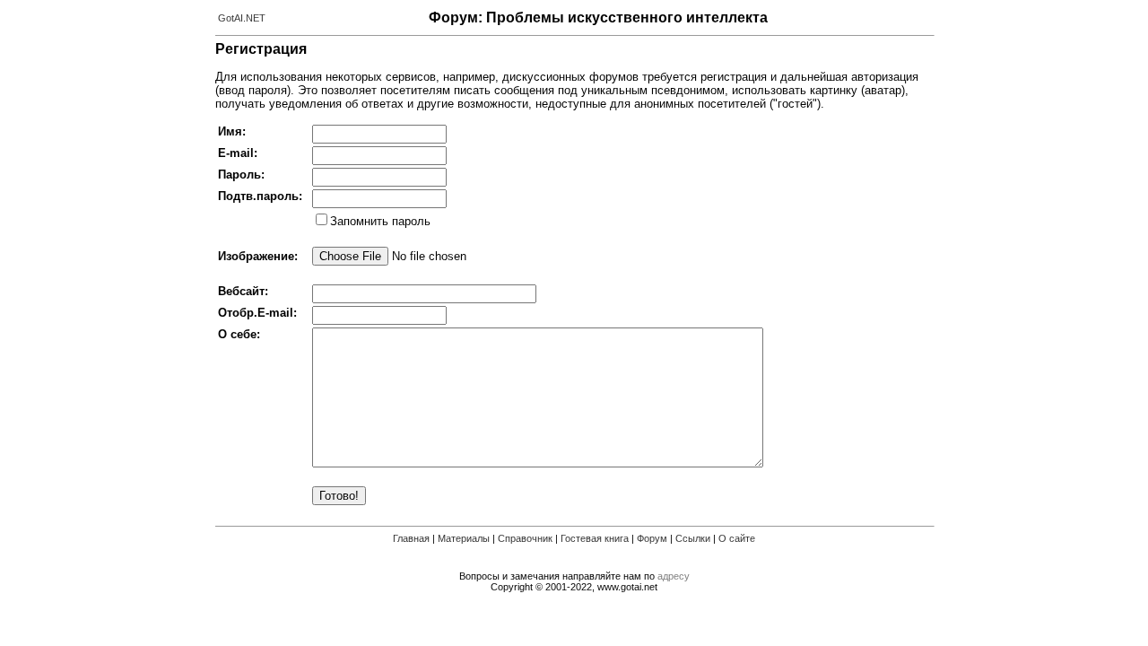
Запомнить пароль (380, 221)
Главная (411, 538)
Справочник (525, 538)
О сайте (736, 538)
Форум (652, 538)
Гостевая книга (595, 538)
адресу (673, 576)
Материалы (464, 538)
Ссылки (692, 538)
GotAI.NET (241, 18)
